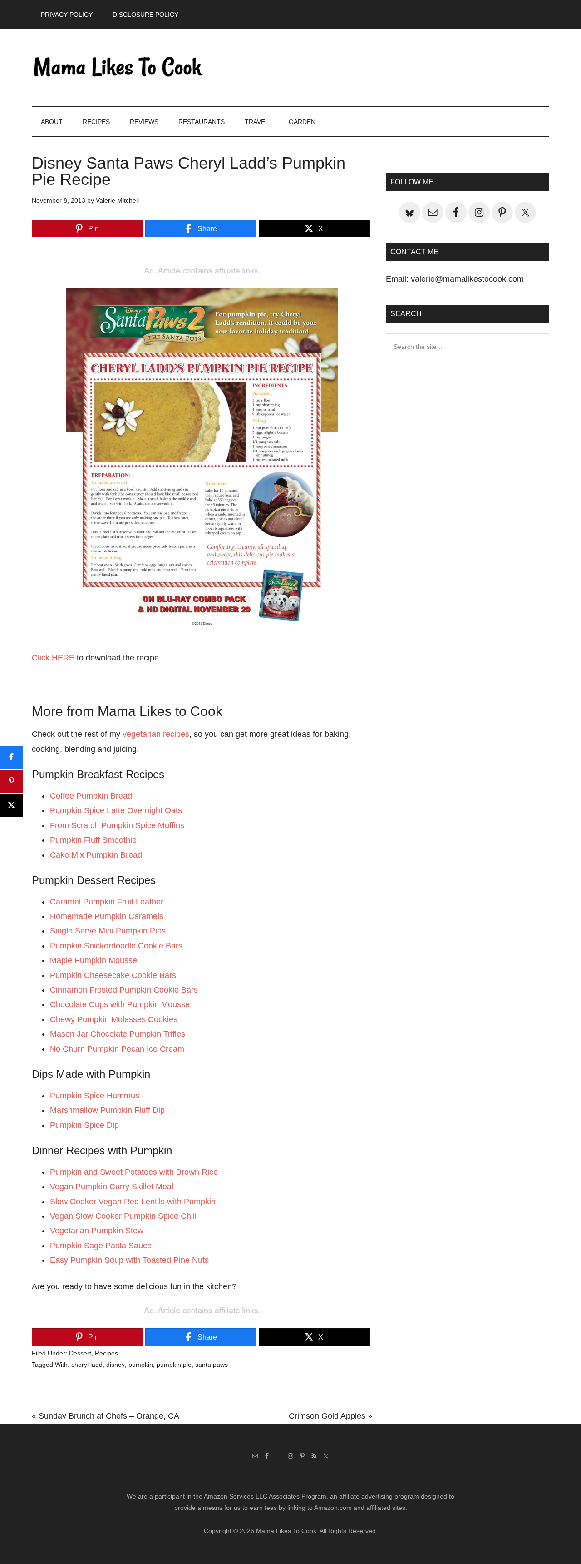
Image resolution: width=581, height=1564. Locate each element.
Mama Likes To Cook (118, 67)
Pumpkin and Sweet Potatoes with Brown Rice (134, 1172)
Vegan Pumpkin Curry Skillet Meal (111, 1186)
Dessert (80, 1353)
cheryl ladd (87, 1364)
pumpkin (140, 1364)
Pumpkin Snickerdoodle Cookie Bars (116, 945)
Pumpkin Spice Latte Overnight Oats (116, 810)
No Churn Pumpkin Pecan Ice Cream (117, 1048)
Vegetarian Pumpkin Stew (96, 1230)
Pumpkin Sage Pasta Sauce (101, 1245)
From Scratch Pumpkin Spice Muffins (117, 825)
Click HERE (53, 657)
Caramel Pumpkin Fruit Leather (106, 901)
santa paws (211, 1364)
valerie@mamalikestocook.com (467, 278)
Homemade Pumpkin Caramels (106, 916)
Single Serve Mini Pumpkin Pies (108, 930)
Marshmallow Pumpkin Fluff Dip (107, 1110)
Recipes (106, 1353)
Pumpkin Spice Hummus (94, 1095)
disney (115, 1364)
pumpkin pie (174, 1364)
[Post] (11, 805)
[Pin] (11, 781)
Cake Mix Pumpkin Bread (96, 854)
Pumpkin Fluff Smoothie (93, 839)
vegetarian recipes (156, 734)
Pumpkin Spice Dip (84, 1125)
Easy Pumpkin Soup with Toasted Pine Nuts (129, 1260)
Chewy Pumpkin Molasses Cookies (113, 1019)
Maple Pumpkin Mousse (93, 960)
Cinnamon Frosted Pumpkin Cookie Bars (124, 989)
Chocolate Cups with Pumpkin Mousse (120, 1004)
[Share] (11, 757)
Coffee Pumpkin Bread (91, 795)
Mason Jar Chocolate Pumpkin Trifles (117, 1033)
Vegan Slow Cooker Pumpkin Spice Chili (123, 1216)
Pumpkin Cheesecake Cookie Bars (113, 975)
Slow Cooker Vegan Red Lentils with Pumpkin (133, 1201)
